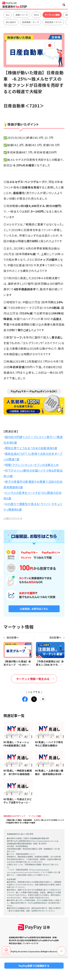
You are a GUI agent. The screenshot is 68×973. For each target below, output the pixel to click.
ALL (8, 14)
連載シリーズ (22, 14)
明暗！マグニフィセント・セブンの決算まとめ (32, 465)
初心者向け (11, 22)
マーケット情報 (52, 14)
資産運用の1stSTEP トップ (14, 816)
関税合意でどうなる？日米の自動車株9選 (31, 448)
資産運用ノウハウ (53, 22)
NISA (36, 14)
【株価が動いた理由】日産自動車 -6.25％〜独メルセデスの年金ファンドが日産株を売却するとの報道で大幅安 (35, 821)
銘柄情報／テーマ (30, 22)
